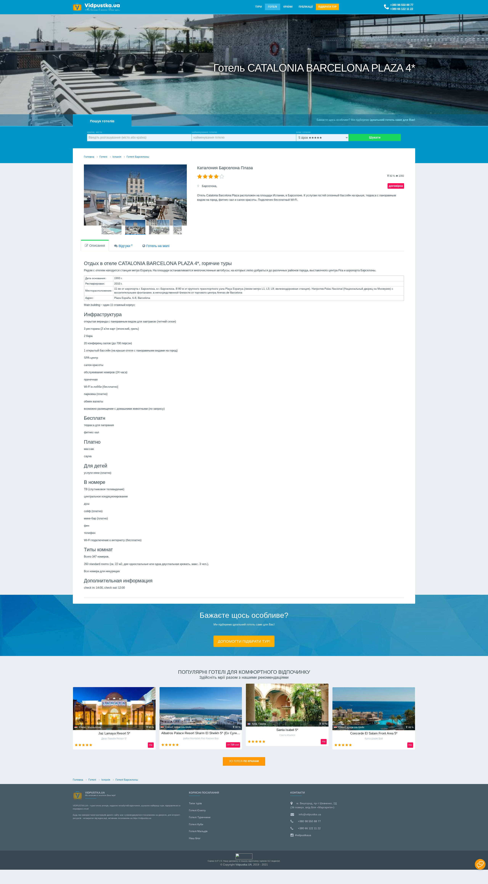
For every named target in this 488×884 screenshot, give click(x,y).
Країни (287, 6)
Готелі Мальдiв (198, 831)
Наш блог (195, 838)
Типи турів (195, 803)
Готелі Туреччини (199, 817)
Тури (258, 6)
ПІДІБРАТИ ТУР (327, 6)
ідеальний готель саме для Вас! (392, 119)
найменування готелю (204, 132)
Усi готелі (244, 761)
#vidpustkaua (302, 835)
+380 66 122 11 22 (401, 8)
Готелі (272, 6)
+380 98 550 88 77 (401, 4)
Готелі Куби (196, 824)
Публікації (306, 6)
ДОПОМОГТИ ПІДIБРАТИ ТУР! (244, 641)
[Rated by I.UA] (244, 856)
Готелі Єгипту (197, 810)
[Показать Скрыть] (480, 864)
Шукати (374, 137)
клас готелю (303, 132)
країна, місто (94, 132)
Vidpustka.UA (243, 864)
